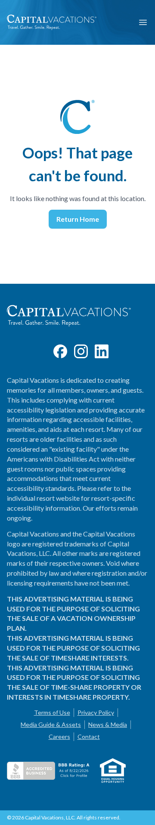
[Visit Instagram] (81, 351)
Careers (59, 736)
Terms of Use (52, 712)
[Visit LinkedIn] (101, 351)
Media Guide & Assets (51, 724)
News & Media (107, 724)
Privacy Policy (96, 712)
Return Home (77, 219)
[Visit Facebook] (60, 351)
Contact (89, 736)
